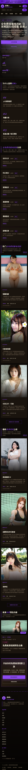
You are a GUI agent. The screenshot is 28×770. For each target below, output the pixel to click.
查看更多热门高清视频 (14, 421)
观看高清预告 (14, 46)
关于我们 (4, 767)
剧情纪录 (4, 744)
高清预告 (4, 756)
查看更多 (5, 165)
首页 (2, 13)
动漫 (21, 13)
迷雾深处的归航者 (9, 532)
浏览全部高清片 (14, 677)
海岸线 (5, 587)
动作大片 (4, 732)
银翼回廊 (6, 294)
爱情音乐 (4, 736)
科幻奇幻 (4, 734)
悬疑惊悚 (4, 739)
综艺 (16, 13)
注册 (25, 6)
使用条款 (20, 767)
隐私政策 (15, 767)
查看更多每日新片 (14, 604)
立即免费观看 (14, 42)
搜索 (24, 9)
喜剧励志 (4, 741)
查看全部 (25, 252)
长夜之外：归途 (8, 404)
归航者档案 (6, 349)
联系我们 (9, 767)
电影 (6, 13)
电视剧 (11, 13)
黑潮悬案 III (7, 477)
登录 (20, 6)
